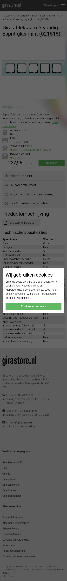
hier (28, 297)
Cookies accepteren (33, 306)
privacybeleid (18, 293)
